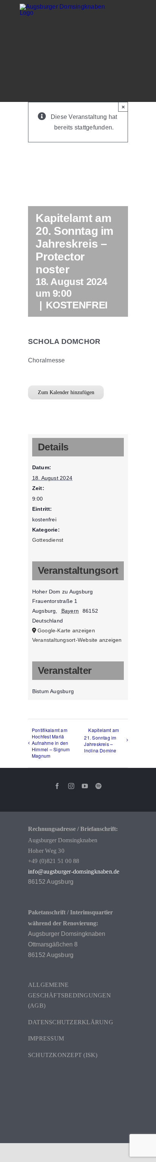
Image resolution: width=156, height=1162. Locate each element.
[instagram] (71, 786)
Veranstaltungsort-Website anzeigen (77, 640)
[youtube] (85, 786)
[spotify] (98, 786)
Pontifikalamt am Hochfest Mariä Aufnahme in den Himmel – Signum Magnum (51, 743)
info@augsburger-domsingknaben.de (74, 871)
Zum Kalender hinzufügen (66, 392)
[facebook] (57, 786)
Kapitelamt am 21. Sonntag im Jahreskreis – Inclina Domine (101, 740)
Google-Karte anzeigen (66, 630)
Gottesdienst (48, 540)
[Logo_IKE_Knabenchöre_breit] (78, 1076)
